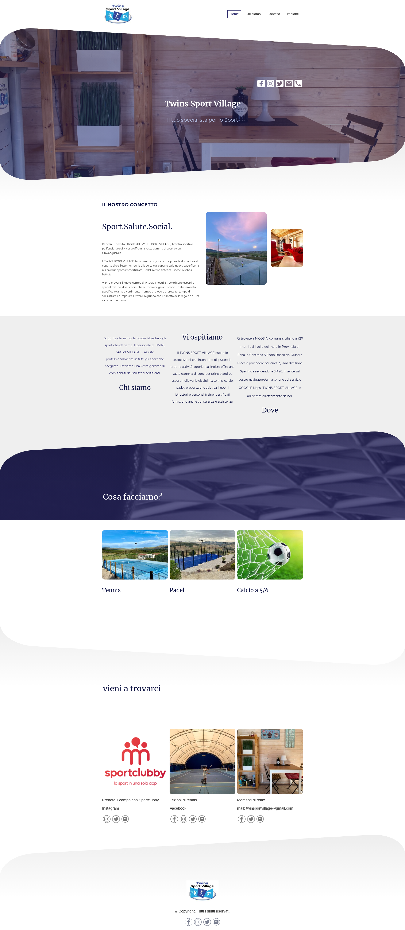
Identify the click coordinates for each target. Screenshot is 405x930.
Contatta (273, 14)
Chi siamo (253, 14)
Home (234, 14)
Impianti (293, 14)
